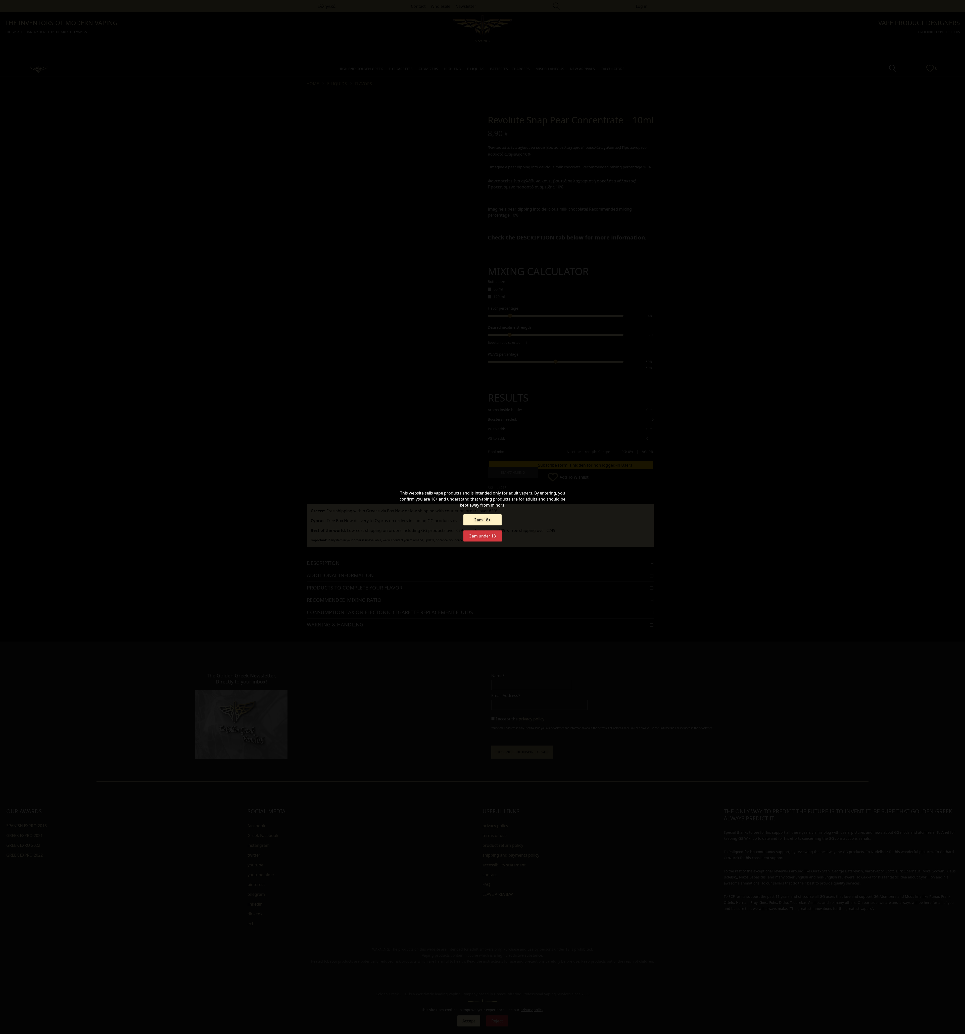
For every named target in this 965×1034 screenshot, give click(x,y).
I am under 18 (482, 536)
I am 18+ (482, 520)
